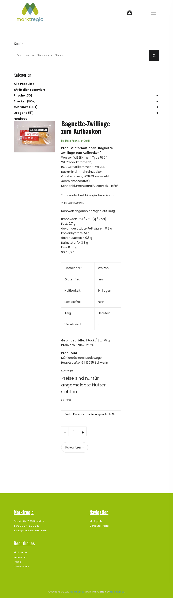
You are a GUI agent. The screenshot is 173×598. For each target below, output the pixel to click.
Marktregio (20, 552)
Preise (17, 562)
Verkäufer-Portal (99, 525)
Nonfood (20, 119)
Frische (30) (23, 95)
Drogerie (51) (24, 113)
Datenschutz (21, 566)
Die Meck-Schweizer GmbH (75, 141)
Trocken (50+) (25, 101)
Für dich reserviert (31, 90)
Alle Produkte (24, 84)
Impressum (20, 557)
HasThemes (77, 591)
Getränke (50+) (26, 107)
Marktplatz (96, 521)
